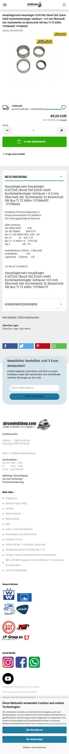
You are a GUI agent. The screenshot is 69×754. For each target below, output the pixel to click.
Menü (5, 5)
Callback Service (14, 539)
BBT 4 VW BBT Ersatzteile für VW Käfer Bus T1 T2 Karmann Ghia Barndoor (35, 563)
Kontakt (9, 508)
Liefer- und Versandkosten (19, 529)
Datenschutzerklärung (55, 723)
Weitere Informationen (34, 747)
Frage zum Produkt (15, 154)
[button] (7, 130)
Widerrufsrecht (13, 513)
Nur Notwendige (34, 739)
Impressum (11, 498)
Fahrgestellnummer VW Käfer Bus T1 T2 (25, 549)
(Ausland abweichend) (53, 109)
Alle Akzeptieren (34, 730)
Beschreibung (16, 177)
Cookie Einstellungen (16, 570)
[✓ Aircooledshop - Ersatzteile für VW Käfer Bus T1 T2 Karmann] (34, 5)
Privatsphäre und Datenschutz (21, 534)
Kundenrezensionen (21, 304)
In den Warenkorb (34, 141)
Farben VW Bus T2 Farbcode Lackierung (25, 544)
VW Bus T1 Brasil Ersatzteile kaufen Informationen (31, 555)
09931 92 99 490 (22, 440)
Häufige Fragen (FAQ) (16, 503)
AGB (8, 524)
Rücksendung (12, 518)
